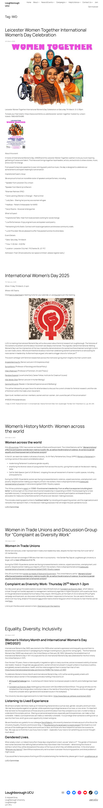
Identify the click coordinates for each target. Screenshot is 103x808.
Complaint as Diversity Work (71, 589)
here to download (15, 295)
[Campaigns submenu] (66, 2)
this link (57, 295)
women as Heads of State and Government (39, 573)
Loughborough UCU (19, 792)
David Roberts (46, 722)
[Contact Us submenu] (92, 2)
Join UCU (93, 799)
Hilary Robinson (11, 371)
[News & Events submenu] (53, 2)
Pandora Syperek (11, 375)
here (40, 598)
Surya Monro (10, 366)
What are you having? (14, 749)
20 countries (14, 447)
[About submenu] (38, 2)
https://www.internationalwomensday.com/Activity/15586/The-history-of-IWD (35, 670)
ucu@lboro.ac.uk (91, 756)
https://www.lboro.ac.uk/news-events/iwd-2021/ (72, 696)
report (25, 488)
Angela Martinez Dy (12, 362)
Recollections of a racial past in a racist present (62, 725)
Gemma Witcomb (11, 384)
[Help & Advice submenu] (80, 2)
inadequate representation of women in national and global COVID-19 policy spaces (46, 568)
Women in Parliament (85, 456)
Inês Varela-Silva (11, 379)
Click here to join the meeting (48, 606)
